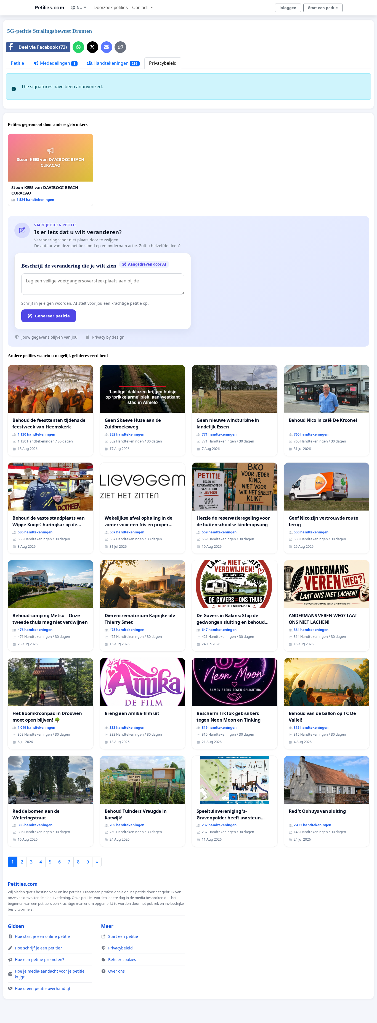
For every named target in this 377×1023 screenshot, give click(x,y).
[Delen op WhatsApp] (78, 47)
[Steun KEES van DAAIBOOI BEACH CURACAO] (50, 170)
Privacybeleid (163, 63)
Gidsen (16, 926)
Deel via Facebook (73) (42, 47)
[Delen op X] (92, 47)
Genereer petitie (52, 315)
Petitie (17, 63)
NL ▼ (82, 7)
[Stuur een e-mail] (106, 47)
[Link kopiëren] (120, 47)
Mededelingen (57, 63)
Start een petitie (323, 8)
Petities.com (49, 7)
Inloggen (288, 8)
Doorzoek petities (111, 7)
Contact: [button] (141, 7)
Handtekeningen (115, 63)
